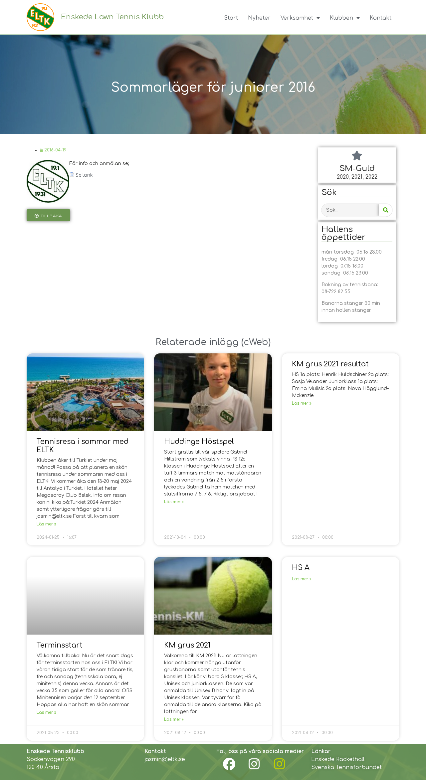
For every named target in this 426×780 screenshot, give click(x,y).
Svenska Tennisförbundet (346, 767)
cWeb (256, 342)
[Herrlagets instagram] (279, 764)
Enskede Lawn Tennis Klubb (112, 17)
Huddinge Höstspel (199, 442)
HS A (301, 568)
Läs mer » (46, 524)
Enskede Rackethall (337, 759)
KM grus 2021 (187, 645)
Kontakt (380, 18)
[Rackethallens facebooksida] (229, 764)
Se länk (84, 175)
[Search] (385, 210)
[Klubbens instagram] (254, 764)
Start (231, 18)
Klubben (341, 18)
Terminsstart (60, 645)
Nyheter (259, 18)
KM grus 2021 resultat (330, 364)
